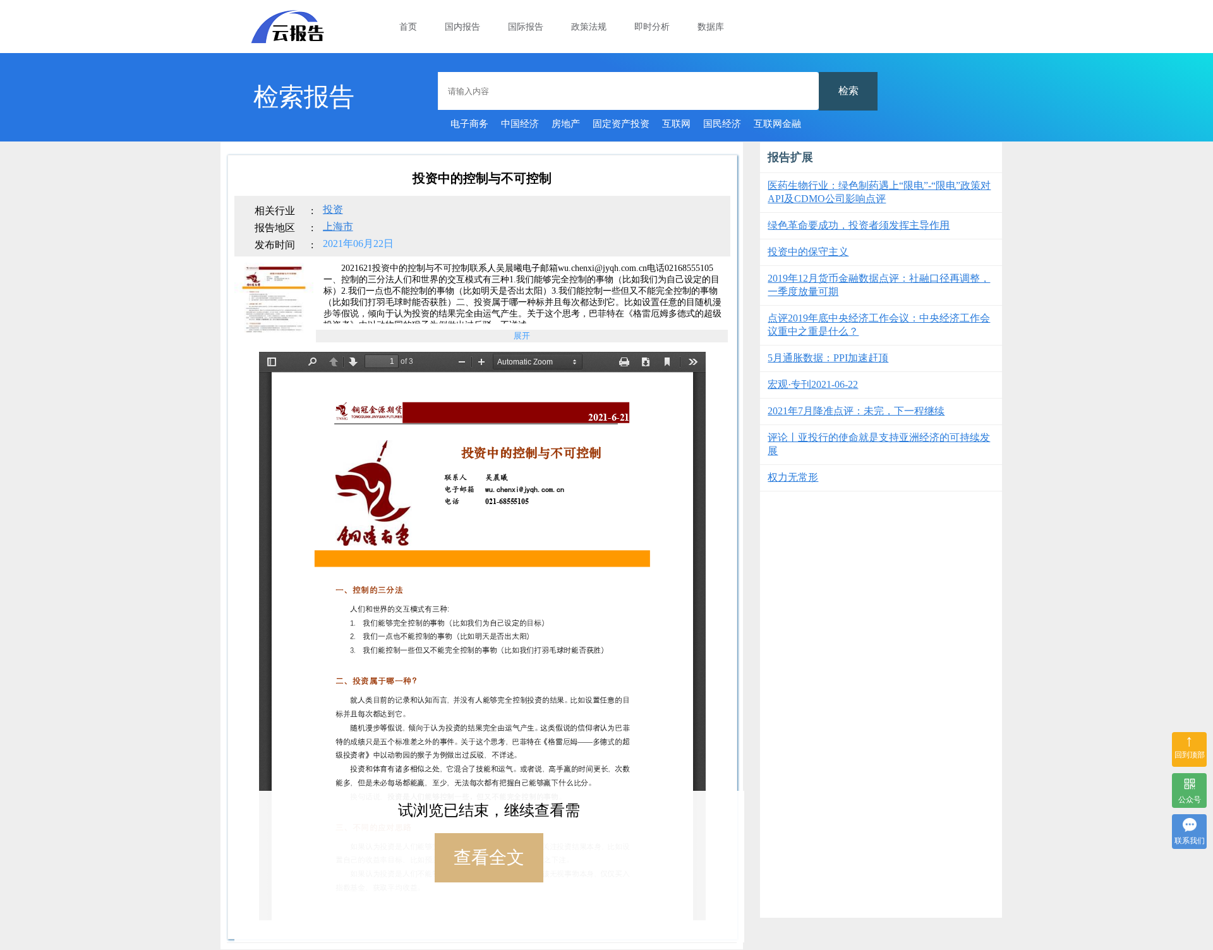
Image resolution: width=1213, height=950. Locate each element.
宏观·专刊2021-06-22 (813, 384)
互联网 (676, 124)
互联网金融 (777, 124)
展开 (522, 335)
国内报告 (462, 27)
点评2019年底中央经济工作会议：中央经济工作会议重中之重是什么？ (879, 325)
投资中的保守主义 (808, 251)
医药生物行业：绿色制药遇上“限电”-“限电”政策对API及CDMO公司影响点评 (879, 192)
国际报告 (525, 27)
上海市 (338, 226)
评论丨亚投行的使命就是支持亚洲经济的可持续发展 (879, 444)
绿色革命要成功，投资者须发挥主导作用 (859, 225)
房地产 (566, 124)
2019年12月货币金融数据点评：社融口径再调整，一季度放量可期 (879, 285)
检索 (848, 90)
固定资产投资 (621, 124)
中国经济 (520, 124)
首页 (408, 27)
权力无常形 (793, 477)
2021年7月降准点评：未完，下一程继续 (856, 411)
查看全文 (489, 857)
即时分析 (652, 27)
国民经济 (722, 124)
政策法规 (588, 27)
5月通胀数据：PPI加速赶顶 (828, 357)
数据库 (710, 27)
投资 (333, 209)
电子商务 (469, 124)
